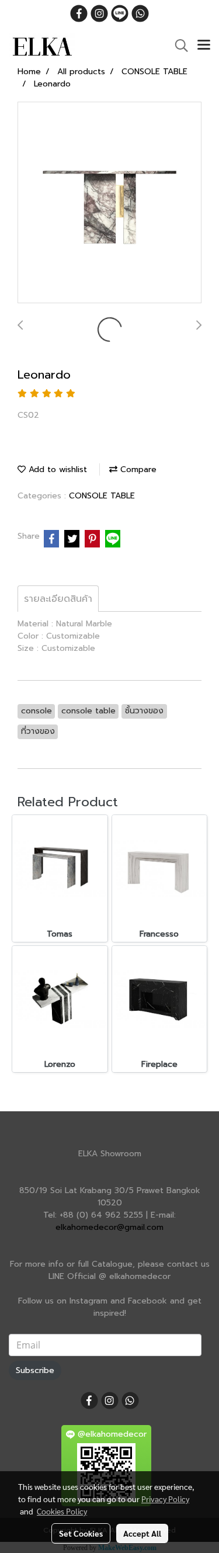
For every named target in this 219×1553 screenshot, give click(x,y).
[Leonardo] (109, 203)
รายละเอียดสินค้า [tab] (58, 599)
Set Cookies (81, 1533)
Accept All (142, 1533)
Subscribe (35, 1370)
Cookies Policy (62, 1511)
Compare (137, 469)
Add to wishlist (56, 469)
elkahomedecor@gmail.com (109, 1227)
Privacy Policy (165, 1498)
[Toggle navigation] (204, 45)
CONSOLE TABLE (102, 496)
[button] (177, 45)
